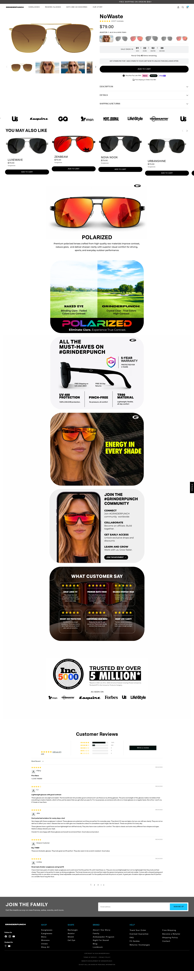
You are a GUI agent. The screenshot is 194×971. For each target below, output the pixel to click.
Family (96, 934)
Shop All (45, 947)
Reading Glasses (53, 7)
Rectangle (73, 930)
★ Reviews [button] (192, 487)
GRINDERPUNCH (104, 953)
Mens (43, 937)
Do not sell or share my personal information (97, 964)
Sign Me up (179, 907)
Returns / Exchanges (140, 945)
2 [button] (94, 885)
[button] (6, 67)
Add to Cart (27, 172)
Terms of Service (90, 957)
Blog (95, 944)
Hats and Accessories (76, 7)
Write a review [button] (143, 748)
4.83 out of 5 (57, 752)
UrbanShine (157, 161)
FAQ (132, 938)
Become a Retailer (171, 934)
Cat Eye (71, 940)
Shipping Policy (170, 938)
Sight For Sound (101, 940)
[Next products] (187, 38)
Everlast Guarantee (139, 934)
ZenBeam (61, 157)
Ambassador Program (103, 937)
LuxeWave (15, 160)
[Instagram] (9, 936)
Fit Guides (135, 941)
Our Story (97, 7)
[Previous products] (102, 38)
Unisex (44, 944)
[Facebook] (5, 936)
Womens (45, 940)
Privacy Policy (104, 957)
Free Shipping (169, 930)
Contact (166, 941)
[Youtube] (13, 936)
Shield (71, 937)
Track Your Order (138, 930)
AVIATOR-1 (104, 32)
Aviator (71, 934)
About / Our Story (101, 930)
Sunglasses (34, 7)
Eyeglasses (46, 934)
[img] (36, 767)
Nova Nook (109, 157)
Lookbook (98, 947)
